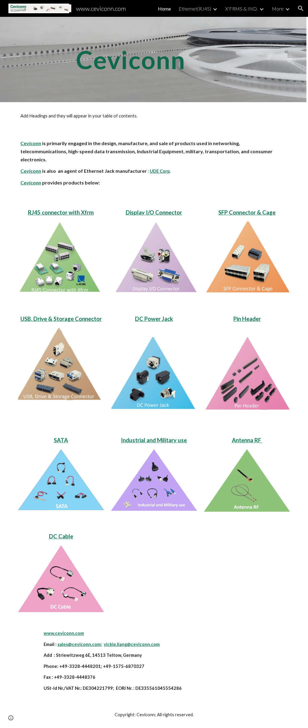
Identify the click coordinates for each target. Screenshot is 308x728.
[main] (131, 59)
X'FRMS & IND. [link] (241, 8)
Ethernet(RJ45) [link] (195, 8)
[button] (301, 8)
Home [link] (164, 8)
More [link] (278, 8)
